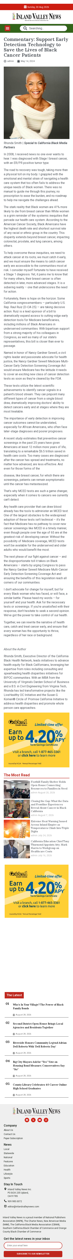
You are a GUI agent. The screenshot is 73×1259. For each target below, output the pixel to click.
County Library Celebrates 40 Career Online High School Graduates (40, 1086)
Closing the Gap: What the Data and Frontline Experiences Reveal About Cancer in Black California (49, 806)
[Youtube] (39, 1120)
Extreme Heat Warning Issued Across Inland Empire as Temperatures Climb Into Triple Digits (50, 826)
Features (8, 1161)
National (8, 1157)
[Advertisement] (36, 955)
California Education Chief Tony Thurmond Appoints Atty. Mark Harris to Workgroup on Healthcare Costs (50, 846)
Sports (7, 1178)
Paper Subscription (13, 1138)
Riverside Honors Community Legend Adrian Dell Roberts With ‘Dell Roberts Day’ (40, 1044)
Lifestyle (8, 1174)
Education (9, 1165)
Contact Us (9, 1134)
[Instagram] (46, 1120)
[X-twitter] (33, 1120)
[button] (7, 28)
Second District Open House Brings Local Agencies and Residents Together (38, 1025)
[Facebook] (27, 1120)
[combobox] (43, 28)
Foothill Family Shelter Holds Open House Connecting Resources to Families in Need (49, 785)
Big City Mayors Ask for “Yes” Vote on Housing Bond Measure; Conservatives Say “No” (39, 1065)
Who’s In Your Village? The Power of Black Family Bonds (38, 1006)
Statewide (9, 1153)
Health (7, 1169)
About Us (8, 1130)
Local (6, 1149)
